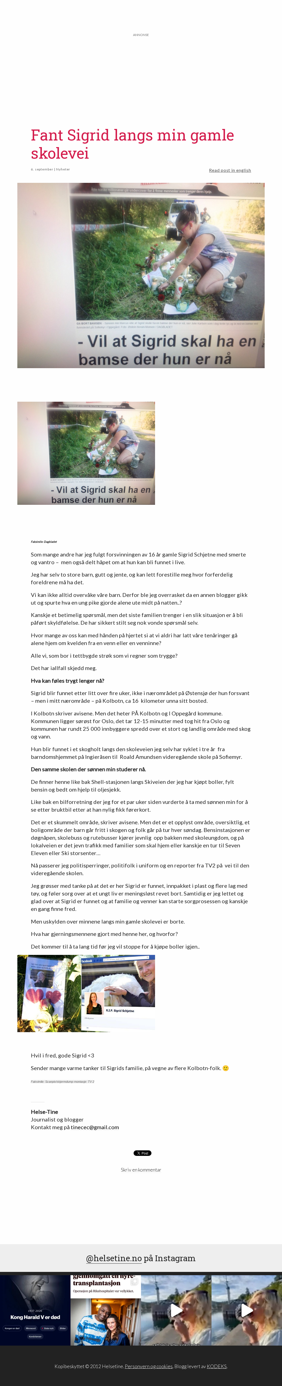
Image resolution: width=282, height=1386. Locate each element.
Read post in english (230, 170)
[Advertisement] (141, 76)
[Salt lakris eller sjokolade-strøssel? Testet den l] (176, 1310)
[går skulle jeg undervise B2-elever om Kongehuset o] (35, 1310)
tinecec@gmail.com (95, 1127)
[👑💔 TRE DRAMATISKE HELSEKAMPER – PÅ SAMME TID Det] (105, 1310)
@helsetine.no (114, 1258)
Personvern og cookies (149, 1366)
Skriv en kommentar (141, 1170)
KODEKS (217, 1366)
